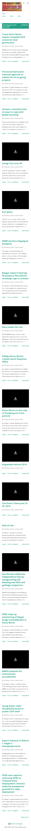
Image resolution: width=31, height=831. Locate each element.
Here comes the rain (12, 327)
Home (4, 16)
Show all (24, 25)
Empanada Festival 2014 (14, 464)
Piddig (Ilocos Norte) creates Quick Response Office (14, 359)
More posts (25, 817)
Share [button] (4, 61)
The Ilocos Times (11, 3)
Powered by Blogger (16, 824)
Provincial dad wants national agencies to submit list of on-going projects (14, 75)
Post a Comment (13, 61)
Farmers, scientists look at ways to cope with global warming (14, 112)
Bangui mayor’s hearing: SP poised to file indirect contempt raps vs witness (15, 275)
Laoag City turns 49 (12, 163)
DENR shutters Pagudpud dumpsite (15, 242)
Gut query (7, 211)
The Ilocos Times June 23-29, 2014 (15, 504)
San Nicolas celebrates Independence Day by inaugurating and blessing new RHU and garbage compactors (13, 580)
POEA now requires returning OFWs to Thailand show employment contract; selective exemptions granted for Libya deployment (13, 783)
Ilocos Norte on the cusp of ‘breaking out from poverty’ (14, 413)
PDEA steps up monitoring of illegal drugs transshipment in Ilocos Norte (14, 618)
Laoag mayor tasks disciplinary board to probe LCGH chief (13, 708)
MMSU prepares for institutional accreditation (12, 674)
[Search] (24, 3)
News (11, 16)
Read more (25, 61)
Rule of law (8, 525)
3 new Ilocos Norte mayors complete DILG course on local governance (13, 38)
